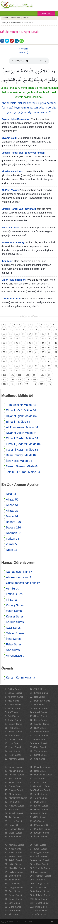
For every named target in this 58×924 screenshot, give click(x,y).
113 (49, 379)
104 (34, 375)
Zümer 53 (12, 544)
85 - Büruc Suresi (13, 876)
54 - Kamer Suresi (14, 825)
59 (23, 352)
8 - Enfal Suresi (12, 716)
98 (43, 370)
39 (10, 343)
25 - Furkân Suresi (39, 708)
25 (36, 334)
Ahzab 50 (12, 499)
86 (23, 366)
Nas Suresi (13, 650)
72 (49, 357)
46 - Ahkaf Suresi (13, 794)
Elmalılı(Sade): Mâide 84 (22, 438)
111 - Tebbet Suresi (39, 903)
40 (17, 343)
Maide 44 (12, 516)
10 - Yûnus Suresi (13, 724)
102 (19, 375)
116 (19, 384)
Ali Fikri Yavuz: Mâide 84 (22, 427)
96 (30, 370)
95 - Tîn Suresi (12, 914)
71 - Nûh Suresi (38, 817)
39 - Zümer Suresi (13, 767)
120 (49, 384)
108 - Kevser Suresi (40, 891)
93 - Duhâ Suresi (13, 907)
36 (49, 338)
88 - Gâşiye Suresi (14, 887)
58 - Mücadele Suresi (40, 767)
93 (10, 370)
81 (49, 361)
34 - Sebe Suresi (38, 743)
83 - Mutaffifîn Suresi (15, 868)
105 (42, 375)
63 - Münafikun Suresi (40, 786)
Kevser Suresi (15, 616)
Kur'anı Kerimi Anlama (20, 677)
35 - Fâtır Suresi (38, 747)
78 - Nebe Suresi (13, 849)
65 (4, 357)
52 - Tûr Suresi (12, 817)
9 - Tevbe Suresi (13, 720)
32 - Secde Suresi (39, 735)
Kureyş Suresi (15, 605)
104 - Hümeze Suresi (40, 876)
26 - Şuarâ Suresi (38, 712)
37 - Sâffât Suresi (38, 755)
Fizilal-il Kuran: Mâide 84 (22, 449)
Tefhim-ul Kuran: (11, 298)
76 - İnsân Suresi (38, 837)
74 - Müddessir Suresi (40, 829)
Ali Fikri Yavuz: (10, 190)
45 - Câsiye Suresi (14, 790)
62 (43, 352)
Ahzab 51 (12, 505)
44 (43, 343)
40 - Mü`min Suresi (14, 771)
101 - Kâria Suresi (39, 864)
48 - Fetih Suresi (13, 802)
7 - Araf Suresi (11, 712)
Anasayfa (4, 23)
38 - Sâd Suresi (37, 759)
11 (4, 329)
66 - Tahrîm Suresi (39, 798)
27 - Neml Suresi (38, 716)
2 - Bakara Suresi (13, 693)
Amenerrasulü (15, 655)
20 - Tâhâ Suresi (38, 689)
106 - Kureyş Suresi (40, 883)
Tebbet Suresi (15, 633)
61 (36, 352)
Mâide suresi (16, 23)
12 (10, 329)
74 (4, 361)
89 (43, 366)
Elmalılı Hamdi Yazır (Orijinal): (18, 209)
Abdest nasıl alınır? (18, 577)
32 (23, 338)
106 (50, 375)
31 (17, 338)
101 (12, 375)
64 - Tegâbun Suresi (40, 790)
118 (34, 384)
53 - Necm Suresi (13, 821)
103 (27, 375)
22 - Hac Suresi (37, 697)
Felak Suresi (14, 644)
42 (30, 343)
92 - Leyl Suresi (12, 903)
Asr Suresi (13, 588)
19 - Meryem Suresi (14, 759)
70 (36, 357)
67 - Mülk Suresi (38, 802)
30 (10, 338)
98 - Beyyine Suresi (39, 853)
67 (17, 357)
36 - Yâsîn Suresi (38, 751)
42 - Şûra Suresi (13, 778)
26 (43, 334)
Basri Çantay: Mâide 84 (21, 455)
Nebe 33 (11, 549)
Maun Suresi (14, 611)
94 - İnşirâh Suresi (13, 910)
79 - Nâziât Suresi (13, 853)
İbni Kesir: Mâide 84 (19, 460)
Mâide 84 (27, 23)
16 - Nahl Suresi (13, 747)
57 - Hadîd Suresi (13, 837)
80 (43, 361)
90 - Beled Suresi (13, 895)
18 (49, 329)
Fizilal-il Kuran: (10, 227)
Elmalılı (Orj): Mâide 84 (21, 410)
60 (30, 352)
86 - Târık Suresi (13, 880)
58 (17, 352)
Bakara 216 (13, 527)
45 (49, 343)
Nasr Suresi (13, 627)
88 (36, 366)
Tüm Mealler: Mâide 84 (21, 405)
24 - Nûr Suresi (37, 705)
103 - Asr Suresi (38, 872)
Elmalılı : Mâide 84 (18, 421)
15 (30, 329)
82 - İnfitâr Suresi (13, 864)
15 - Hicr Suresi (12, 743)
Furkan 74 (12, 538)
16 (36, 329)
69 (30, 357)
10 (53, 325)
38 (4, 343)
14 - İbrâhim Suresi (14, 739)
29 (4, 338)
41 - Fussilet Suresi (14, 775)
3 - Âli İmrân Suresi (14, 697)
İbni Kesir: (7, 261)
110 (27, 379)
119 (41, 384)
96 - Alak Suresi (38, 845)
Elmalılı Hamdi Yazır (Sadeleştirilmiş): (23, 152)
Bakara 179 (13, 522)
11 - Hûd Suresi (12, 728)
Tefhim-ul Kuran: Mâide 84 (23, 472)
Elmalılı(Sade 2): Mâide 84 (23, 444)
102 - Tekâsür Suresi (40, 868)
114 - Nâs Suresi (38, 914)
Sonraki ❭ (24, 52)
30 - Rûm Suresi (38, 728)
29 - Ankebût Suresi (39, 724)
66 (10, 357)
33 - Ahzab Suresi (38, 739)
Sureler (5, 18)
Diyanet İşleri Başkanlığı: (15, 119)
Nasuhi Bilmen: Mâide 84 (22, 466)
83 (4, 366)
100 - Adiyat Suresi (39, 860)
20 (4, 334)
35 (43, 338)
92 (4, 370)
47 (4, 347)
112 (41, 379)
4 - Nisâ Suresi (12, 701)
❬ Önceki (23, 49)
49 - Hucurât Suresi (14, 806)
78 (30, 361)
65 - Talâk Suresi (38, 794)
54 (49, 347)
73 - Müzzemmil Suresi (41, 825)
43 (36, 343)
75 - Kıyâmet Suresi (39, 833)
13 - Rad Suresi (12, 735)
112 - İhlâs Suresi (38, 907)
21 (10, 334)
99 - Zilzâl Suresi (38, 856)
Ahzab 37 (12, 510)
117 (26, 384)
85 (17, 366)
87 (30, 366)
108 (12, 379)
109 (19, 379)
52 (36, 347)
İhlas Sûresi (13, 638)
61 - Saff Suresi (37, 778)
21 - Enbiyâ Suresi (39, 693)
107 (4, 379)
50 (23, 347)
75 (10, 361)
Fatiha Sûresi (14, 594)
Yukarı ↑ (53, 922)
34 (36, 338)
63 (49, 352)
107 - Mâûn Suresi (39, 887)
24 (30, 334)
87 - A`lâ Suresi (12, 883)
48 (10, 347)
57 (10, 352)
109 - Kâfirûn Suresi (40, 895)
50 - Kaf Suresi (12, 810)
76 (17, 361)
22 (17, 334)
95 (23, 370)
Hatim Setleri (15, 18)
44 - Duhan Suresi (13, 786)
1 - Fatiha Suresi (13, 689)
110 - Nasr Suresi (38, 899)
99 (49, 370)
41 (23, 343)
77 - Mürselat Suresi (14, 845)
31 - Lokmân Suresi (39, 732)
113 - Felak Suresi (39, 910)
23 (23, 334)
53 (43, 347)
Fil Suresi (12, 599)
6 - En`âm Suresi (13, 708)
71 (43, 357)
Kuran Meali (16, 922)
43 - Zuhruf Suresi (13, 782)
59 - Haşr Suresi (38, 771)
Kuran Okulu (46, 13)
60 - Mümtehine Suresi (41, 775)
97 (36, 370)
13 (17, 329)
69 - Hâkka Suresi (39, 810)
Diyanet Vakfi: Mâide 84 (21, 433)
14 (23, 329)
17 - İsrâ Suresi (12, 751)
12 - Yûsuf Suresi (13, 732)
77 (23, 361)
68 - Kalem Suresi (39, 806)
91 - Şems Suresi (13, 899)
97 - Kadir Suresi (38, 849)
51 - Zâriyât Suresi (14, 813)
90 (49, 366)
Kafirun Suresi (15, 622)
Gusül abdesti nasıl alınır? (23, 583)
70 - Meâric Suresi (39, 813)
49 (17, 347)
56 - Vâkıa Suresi (13, 833)
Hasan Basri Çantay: (13, 242)
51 (30, 347)
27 (49, 334)
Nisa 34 (11, 494)
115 (11, 384)
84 (10, 366)
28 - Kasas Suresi (38, 720)
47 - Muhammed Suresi (16, 798)
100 (4, 375)
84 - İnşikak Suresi (14, 872)
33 (30, 338)
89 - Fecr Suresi (13, 891)
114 (4, 384)
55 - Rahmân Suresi (14, 829)
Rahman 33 (13, 533)
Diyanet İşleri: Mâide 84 (21, 416)
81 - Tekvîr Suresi (13, 860)
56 (4, 352)
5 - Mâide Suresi (13, 705)
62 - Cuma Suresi (38, 782)
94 (17, 370)
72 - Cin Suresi (37, 821)
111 (34, 379)
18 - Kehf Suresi (13, 755)
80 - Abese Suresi (13, 856)
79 (36, 361)
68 (23, 357)
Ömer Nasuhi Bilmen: (13, 279)
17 (43, 329)
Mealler (25, 18)
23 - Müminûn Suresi (40, 701)
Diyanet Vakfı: (9, 138)
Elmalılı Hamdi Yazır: (13, 171)
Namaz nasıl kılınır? (19, 571)
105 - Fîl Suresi (37, 880)
